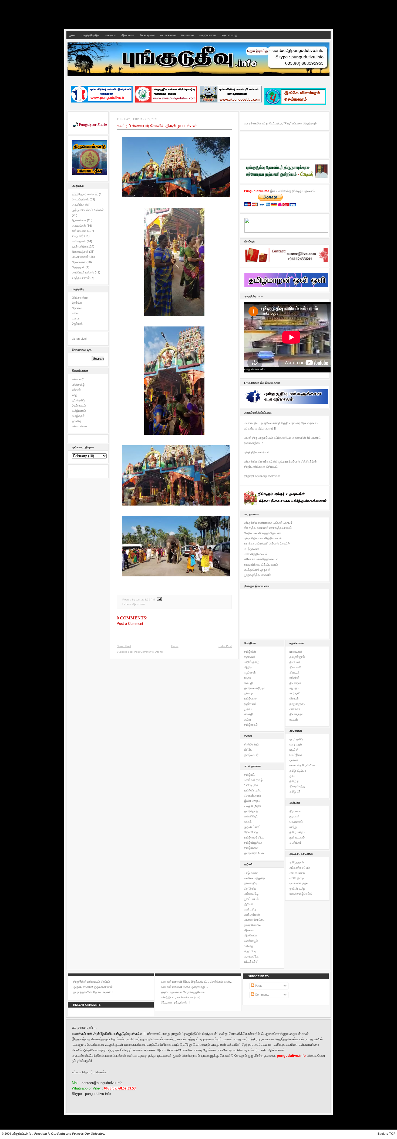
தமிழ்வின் (250, 651)
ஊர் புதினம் (79, 230)
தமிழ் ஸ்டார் (251, 755)
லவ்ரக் (248, 821)
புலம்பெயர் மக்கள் (83, 272)
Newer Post (124, 646)
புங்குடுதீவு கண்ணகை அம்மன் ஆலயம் (268, 522)
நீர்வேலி (248, 904)
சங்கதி (248, 714)
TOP (392, 1133)
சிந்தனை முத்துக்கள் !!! (175, 1002)
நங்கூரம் (249, 693)
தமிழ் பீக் (295, 791)
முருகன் (295, 816)
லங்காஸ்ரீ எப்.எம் (300, 867)
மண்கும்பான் (252, 914)
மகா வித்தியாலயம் (255, 554)
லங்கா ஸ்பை (79, 426)
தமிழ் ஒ (294, 781)
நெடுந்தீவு (250, 888)
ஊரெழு (248, 945)
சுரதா (247, 677)
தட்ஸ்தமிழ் (78, 400)
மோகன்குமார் (252, 795)
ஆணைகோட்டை (254, 919)
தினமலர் (295, 661)
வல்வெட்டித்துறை (254, 878)
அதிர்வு (248, 667)
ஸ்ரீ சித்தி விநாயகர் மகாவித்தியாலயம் (268, 527)
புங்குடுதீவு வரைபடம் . (257, 452)
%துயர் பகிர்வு (85, 194)
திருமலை (295, 811)
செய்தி (248, 683)
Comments (261, 994)
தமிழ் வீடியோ (298, 770)
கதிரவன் (249, 656)
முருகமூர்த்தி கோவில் (257, 574)
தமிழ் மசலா (251, 847)
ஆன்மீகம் (295, 842)
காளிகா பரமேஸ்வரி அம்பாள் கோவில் (267, 543)
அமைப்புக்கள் (147, 35)
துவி (292, 775)
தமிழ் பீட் (249, 774)
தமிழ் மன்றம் (297, 832)
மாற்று (293, 826)
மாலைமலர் (296, 651)
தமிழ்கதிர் (78, 415)
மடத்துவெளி (252, 548)
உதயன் (294, 719)
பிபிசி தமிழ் (297, 878)
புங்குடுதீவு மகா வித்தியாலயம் (262, 538)
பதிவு (247, 719)
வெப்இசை (296, 755)
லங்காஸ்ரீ (77, 379)
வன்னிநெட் (251, 816)
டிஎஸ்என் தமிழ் (253, 779)
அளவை (249, 930)
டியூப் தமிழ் (296, 739)
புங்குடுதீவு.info (22, 1133)
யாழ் (74, 395)
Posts (258, 985)
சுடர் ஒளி (295, 693)
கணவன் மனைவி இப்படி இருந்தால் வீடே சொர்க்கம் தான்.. (196, 981)
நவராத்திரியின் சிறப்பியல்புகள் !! (93, 992)
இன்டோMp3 (252, 801)
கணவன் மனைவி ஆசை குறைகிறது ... (184, 986)
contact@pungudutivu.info (102, 1083)
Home (175, 646)
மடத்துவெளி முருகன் (257, 569)
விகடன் (294, 698)
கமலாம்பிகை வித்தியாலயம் (261, 564)
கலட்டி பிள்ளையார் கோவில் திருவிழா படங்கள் (157, 125)
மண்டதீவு (250, 909)
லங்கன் (76, 389)
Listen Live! (79, 338)
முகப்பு (72, 35)
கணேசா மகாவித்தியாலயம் (261, 559)
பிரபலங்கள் (187, 35)
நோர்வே (77, 302)
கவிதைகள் (79, 241)
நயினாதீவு (250, 883)
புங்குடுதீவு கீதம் (91, 35)
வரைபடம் (111, 35)
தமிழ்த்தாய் (297, 862)
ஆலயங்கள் (128, 35)
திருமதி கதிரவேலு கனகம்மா (262, 475)
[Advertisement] (198, 13)
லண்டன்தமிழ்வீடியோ (302, 765)
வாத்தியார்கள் (208, 35)
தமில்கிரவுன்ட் (252, 790)
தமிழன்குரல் (297, 656)
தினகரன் (295, 683)
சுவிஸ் (75, 313)
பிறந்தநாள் (79, 267)
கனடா (76, 318)
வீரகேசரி (295, 709)
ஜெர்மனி (77, 323)
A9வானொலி (297, 872)
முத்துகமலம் (297, 837)
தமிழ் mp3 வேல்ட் (254, 853)
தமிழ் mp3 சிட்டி (254, 837)
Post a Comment (130, 624)
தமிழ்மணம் (79, 410)
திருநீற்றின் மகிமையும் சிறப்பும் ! (92, 981)
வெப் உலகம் (79, 405)
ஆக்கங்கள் (79, 220)
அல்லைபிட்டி (251, 893)
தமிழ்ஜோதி (251, 811)
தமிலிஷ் (77, 421)
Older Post (225, 646)
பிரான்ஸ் (77, 308)
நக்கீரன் (295, 677)
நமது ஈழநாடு (297, 703)
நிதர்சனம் (250, 703)
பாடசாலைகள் (168, 35)
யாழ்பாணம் (251, 872)
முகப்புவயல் (251, 898)
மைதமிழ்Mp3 (252, 806)
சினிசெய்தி (251, 744)
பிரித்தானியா (80, 297)
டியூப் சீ (294, 749)
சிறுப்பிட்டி (250, 951)
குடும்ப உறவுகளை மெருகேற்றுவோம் (182, 992)
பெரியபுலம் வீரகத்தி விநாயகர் (262, 533)
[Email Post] (159, 599)
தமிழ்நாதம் (251, 724)
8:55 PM (149, 599)
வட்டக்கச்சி (251, 961)
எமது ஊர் (78, 235)
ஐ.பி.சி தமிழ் (297, 888)
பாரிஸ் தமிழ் (251, 661)
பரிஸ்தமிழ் (78, 384)
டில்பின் (294, 760)
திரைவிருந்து (297, 786)
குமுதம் (294, 688)
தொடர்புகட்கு (229, 35)
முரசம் (248, 709)
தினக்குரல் (296, 714)
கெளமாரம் (296, 821)
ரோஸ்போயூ (251, 832)
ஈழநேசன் (250, 672)
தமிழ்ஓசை (250, 698)
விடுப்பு (248, 749)
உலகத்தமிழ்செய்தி (301, 893)
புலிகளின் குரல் (299, 883)
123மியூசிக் (251, 785)
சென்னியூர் (251, 940)
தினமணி (295, 667)
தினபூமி (295, 672)
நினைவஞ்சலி (80, 251)
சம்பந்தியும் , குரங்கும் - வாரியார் (180, 997)
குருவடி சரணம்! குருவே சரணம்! (93, 986)
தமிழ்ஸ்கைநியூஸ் (254, 688)
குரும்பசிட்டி (251, 956)
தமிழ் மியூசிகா (253, 842)
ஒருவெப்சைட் (252, 826)
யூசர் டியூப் (296, 744)
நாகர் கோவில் (252, 925)
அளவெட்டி (250, 935)
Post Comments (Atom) (148, 651)
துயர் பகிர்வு (79, 246)
